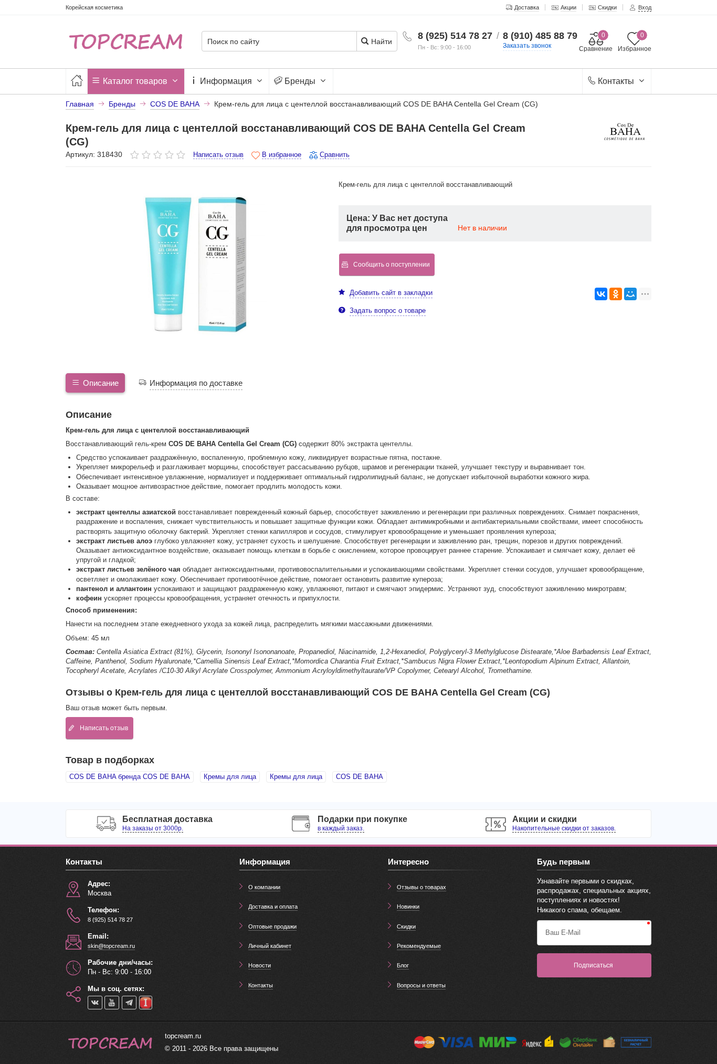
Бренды (300, 81)
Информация (226, 81)
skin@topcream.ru (111, 946)
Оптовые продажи (272, 926)
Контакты (616, 81)
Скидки (406, 926)
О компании (264, 887)
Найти (380, 41)
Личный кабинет (269, 946)
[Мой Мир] (630, 294)
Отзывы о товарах (421, 887)
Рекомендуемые (419, 946)
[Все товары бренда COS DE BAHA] (625, 132)
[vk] (95, 1002)
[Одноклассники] (615, 294)
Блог (403, 965)
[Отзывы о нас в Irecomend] (145, 1002)
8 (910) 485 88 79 (540, 35)
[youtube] (111, 1002)
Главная (80, 104)
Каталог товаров (135, 81)
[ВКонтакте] (601, 294)
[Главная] (76, 81)
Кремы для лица (230, 777)
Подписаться (593, 965)
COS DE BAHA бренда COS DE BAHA (129, 777)
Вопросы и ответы (421, 985)
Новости (259, 965)
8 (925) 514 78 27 (455, 35)
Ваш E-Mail (563, 932)
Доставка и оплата (273, 906)
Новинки (408, 906)
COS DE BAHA (359, 777)
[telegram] (129, 1002)
